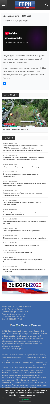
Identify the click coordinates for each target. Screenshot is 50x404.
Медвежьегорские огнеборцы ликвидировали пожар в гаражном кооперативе (22, 194)
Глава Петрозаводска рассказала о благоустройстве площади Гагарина (22, 204)
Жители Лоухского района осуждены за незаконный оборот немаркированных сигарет (24, 185)
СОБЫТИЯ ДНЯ (10, 95)
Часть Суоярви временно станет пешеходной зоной (21, 231)
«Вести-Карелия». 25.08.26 (15, 130)
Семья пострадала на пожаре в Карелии (17, 252)
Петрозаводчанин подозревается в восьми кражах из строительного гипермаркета (22, 213)
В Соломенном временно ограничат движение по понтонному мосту (20, 175)
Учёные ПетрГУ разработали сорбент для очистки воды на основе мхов (24, 270)
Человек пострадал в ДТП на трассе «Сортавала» (21, 245)
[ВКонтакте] (4, 83)
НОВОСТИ (8, 138)
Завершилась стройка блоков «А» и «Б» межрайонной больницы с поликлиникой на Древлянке (22, 261)
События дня (9, 124)
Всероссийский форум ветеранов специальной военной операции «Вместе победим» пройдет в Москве (23, 159)
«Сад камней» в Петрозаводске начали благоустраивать (23, 167)
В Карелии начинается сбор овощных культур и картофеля (24, 238)
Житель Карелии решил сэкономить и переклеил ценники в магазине (24, 222)
